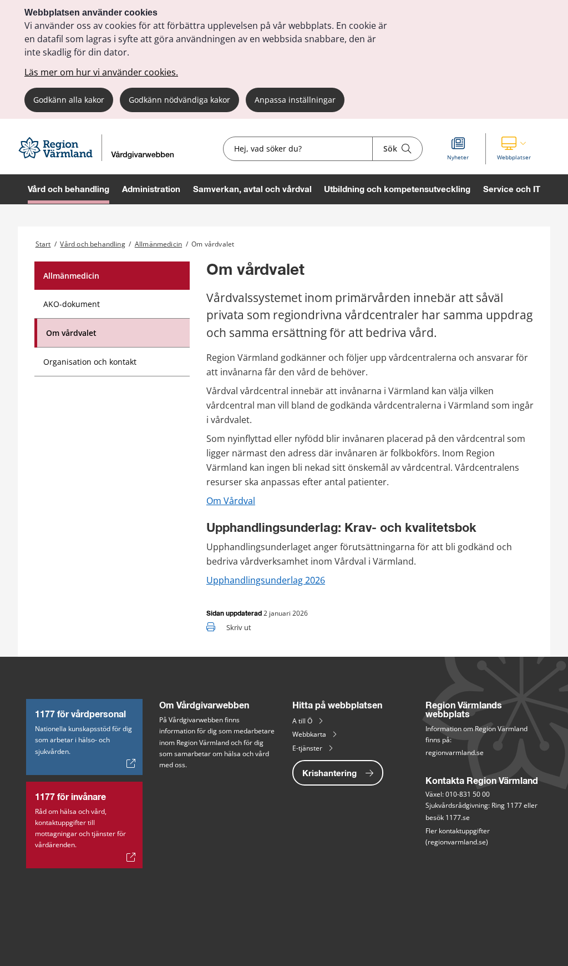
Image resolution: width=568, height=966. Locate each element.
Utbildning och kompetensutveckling (397, 189)
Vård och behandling (68, 189)
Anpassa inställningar (295, 99)
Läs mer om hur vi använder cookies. (101, 72)
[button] (514, 148)
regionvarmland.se (454, 752)
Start (43, 244)
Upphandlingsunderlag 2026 (265, 580)
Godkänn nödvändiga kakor (179, 99)
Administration (151, 189)
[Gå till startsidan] (101, 158)
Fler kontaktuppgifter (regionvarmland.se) (458, 836)
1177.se (457, 817)
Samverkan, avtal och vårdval (252, 189)
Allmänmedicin (158, 244)
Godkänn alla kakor (68, 99)
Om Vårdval (230, 501)
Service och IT (511, 189)
